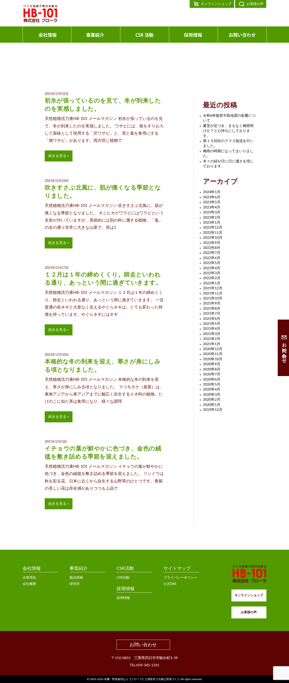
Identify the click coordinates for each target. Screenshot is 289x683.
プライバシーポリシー (180, 577)
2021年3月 (211, 334)
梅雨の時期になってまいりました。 (228, 153)
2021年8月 (211, 308)
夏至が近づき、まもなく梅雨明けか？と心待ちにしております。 (228, 131)
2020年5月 (211, 384)
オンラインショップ (216, 4)
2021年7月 (211, 313)
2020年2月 (211, 399)
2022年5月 (211, 263)
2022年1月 (211, 283)
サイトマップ (177, 568)
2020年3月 (211, 394)
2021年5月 (211, 323)
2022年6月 (211, 258)
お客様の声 (255, 4)
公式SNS (169, 584)
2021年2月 (211, 339)
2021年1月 (211, 344)
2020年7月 (211, 374)
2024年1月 (211, 192)
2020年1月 (211, 405)
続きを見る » (58, 156)
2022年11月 (212, 232)
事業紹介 (79, 568)
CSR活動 (125, 568)
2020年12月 (212, 349)
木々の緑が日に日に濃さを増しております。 (228, 163)
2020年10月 (212, 359)
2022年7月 (211, 253)
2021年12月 (212, 288)
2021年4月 (211, 328)
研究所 (75, 584)
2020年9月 (211, 364)
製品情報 (76, 577)
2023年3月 (211, 212)
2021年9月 (211, 303)
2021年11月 (212, 293)
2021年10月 (212, 298)
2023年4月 (211, 207)
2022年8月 (211, 248)
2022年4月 (211, 268)
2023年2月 (211, 217)
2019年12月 (212, 410)
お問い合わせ (143, 645)
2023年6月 (211, 197)
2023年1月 (211, 222)
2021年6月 (211, 318)
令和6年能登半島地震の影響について (229, 118)
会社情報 (32, 568)
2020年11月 (212, 354)
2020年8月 (211, 369)
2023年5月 (211, 202)
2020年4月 (211, 389)
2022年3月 (211, 273)
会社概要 (29, 584)
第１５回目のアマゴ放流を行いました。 (228, 143)
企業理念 (29, 577)
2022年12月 (212, 227)
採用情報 (126, 589)
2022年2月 (211, 278)
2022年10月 (212, 237)
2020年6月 (211, 379)
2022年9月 (211, 243)
